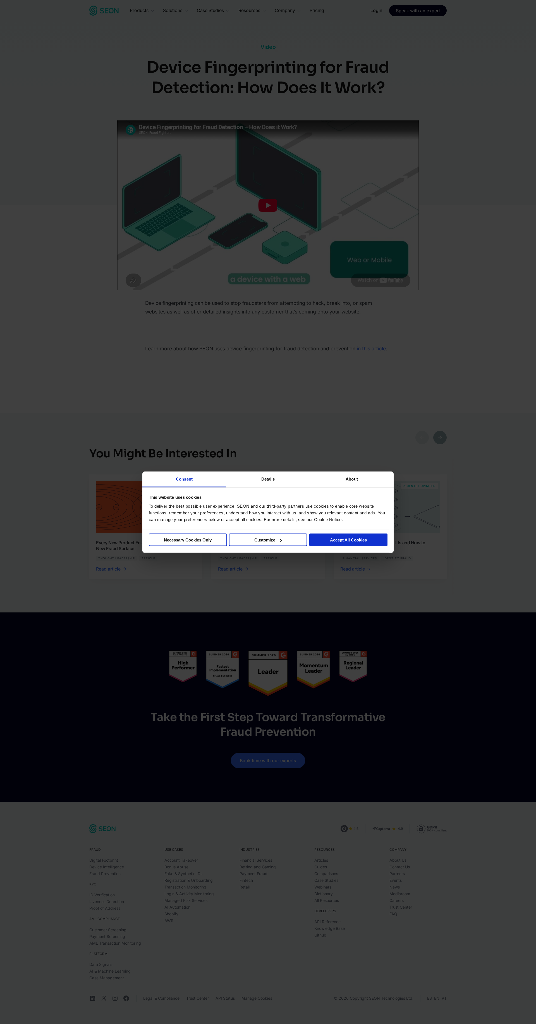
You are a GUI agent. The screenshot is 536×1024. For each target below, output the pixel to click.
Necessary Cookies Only (188, 540)
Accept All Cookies (348, 540)
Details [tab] (268, 478)
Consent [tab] (184, 478)
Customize (264, 540)
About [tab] (352, 478)
